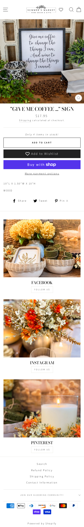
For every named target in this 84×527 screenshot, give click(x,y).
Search (42, 464)
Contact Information (41, 482)
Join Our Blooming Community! (42, 495)
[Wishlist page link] (63, 10)
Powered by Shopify (42, 523)
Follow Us (42, 289)
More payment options (42, 173)
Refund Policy (42, 470)
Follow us (42, 369)
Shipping (25, 120)
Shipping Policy (42, 476)
